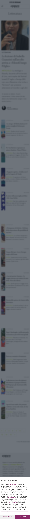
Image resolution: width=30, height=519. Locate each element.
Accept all (22, 517)
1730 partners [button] (12, 484)
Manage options (7, 517)
